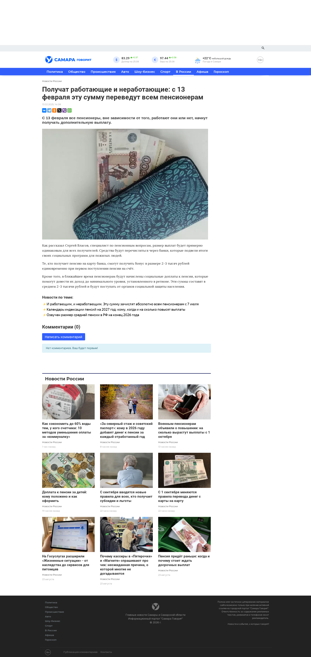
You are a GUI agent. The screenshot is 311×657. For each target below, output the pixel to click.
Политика (55, 71)
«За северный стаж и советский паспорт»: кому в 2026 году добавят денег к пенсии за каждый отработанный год (126, 430)
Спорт (165, 71)
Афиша (202, 71)
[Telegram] (49, 110)
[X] (59, 110)
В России (183, 71)
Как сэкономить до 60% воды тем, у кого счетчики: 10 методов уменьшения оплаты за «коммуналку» (66, 430)
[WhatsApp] (69, 110)
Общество (76, 71)
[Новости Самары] (68, 59)
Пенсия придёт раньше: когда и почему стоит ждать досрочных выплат (184, 560)
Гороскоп (221, 71)
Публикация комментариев (80, 652)
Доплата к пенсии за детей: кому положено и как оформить (64, 496)
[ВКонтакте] (44, 110)
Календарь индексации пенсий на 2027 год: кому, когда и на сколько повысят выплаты (116, 309)
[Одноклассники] (54, 110)
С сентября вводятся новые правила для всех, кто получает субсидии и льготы (126, 496)
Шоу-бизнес (144, 71)
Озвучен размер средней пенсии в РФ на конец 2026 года (93, 315)
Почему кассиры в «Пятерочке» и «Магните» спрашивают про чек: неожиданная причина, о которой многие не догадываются (126, 565)
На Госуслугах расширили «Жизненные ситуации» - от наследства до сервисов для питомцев (65, 562)
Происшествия (103, 71)
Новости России (52, 442)
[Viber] (64, 110)
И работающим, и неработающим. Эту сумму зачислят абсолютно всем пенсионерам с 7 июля (123, 304)
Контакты (106, 652)
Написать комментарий (63, 337)
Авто (125, 71)
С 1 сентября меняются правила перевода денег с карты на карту (179, 496)
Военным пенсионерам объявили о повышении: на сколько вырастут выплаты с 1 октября (184, 430)
